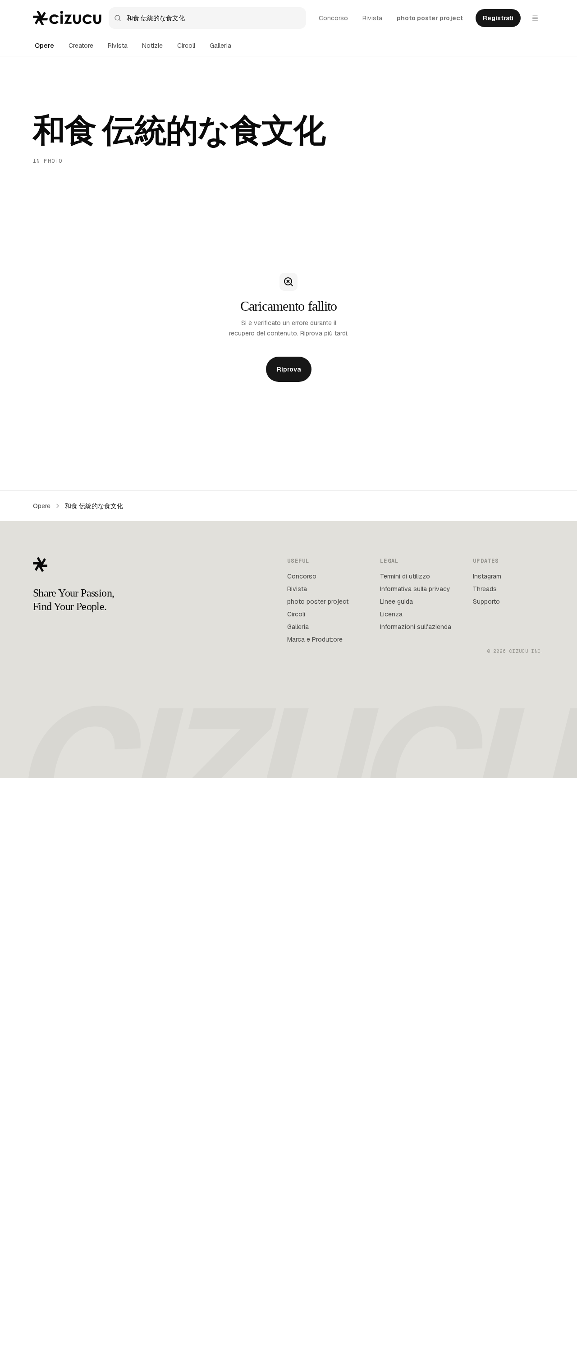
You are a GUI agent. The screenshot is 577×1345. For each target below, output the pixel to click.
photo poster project (430, 18)
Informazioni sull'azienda (415, 627)
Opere (44, 45)
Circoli (186, 45)
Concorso (333, 18)
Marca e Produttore (315, 639)
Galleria (220, 45)
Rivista (372, 18)
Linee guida (396, 601)
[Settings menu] (535, 18)
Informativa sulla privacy (415, 589)
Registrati (498, 18)
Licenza (391, 614)
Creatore (81, 45)
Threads (485, 589)
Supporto (486, 601)
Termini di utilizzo (405, 576)
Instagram (487, 576)
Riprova (289, 369)
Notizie (152, 45)
